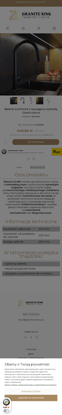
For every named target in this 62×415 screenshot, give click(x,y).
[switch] (6, 410)
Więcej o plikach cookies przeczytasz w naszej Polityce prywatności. (31, 385)
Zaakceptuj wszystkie (31, 398)
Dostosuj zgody (31, 391)
